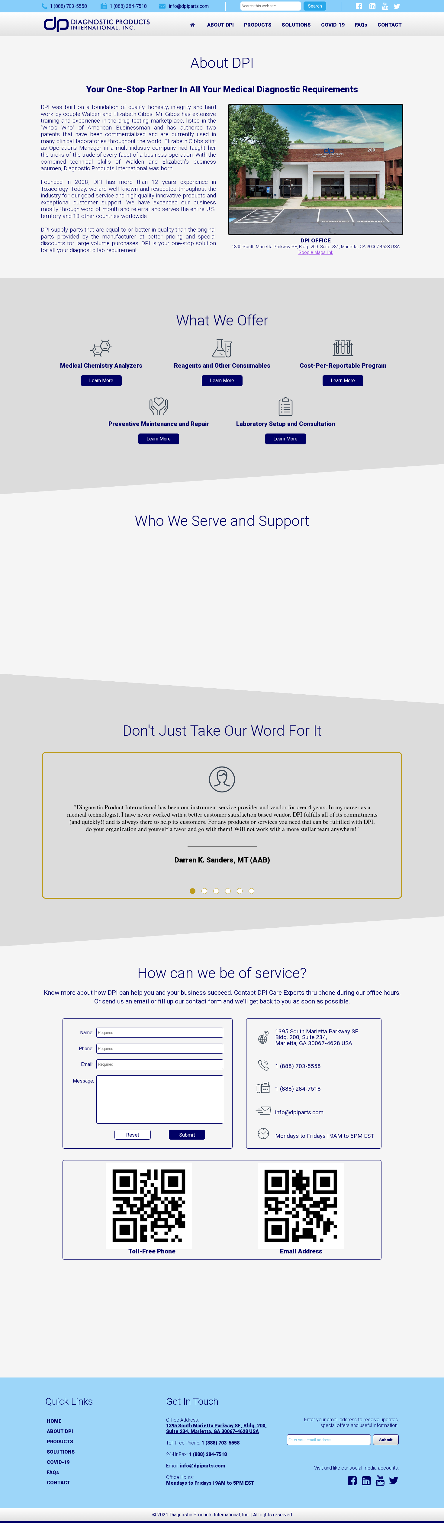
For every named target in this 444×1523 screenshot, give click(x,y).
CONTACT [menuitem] (390, 25)
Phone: (86, 1048)
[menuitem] (193, 25)
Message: (83, 1081)
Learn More (101, 380)
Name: (86, 1032)
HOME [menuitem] (54, 1421)
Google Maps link (315, 252)
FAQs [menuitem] (361, 25)
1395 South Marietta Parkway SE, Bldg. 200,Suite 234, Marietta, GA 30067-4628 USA (216, 1428)
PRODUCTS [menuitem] (258, 25)
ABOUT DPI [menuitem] (220, 25)
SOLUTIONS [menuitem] (296, 25)
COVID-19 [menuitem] (333, 25)
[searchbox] (270, 6)
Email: (87, 1064)
